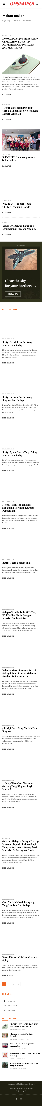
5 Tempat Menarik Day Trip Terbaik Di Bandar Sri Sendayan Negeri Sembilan (20, 110)
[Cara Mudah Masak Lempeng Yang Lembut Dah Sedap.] (21, 885)
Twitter (11, 1010)
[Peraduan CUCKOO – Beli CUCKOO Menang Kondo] (21, 186)
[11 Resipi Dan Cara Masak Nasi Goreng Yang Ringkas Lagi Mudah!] (21, 766)
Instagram (12, 1005)
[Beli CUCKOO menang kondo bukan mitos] (21, 140)
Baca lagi (6, 95)
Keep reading (8, 363)
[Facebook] (4, 1001)
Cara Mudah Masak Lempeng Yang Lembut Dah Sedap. (18, 904)
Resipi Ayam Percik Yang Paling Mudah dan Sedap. (20, 453)
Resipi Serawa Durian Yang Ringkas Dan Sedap (17, 398)
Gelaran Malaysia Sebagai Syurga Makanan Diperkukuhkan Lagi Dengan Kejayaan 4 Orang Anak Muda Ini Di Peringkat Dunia (20, 846)
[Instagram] (4, 1005)
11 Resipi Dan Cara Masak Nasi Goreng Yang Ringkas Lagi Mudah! (18, 786)
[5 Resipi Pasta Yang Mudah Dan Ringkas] (21, 711)
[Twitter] (4, 1010)
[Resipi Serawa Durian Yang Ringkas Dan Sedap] (21, 380)
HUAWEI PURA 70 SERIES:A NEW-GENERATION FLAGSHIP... (24, 1025)
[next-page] (19, 984)
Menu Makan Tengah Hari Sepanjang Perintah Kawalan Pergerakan (18, 507)
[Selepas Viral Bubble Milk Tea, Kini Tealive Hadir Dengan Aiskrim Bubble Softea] (21, 595)
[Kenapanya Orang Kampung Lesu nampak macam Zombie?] (5, 1065)
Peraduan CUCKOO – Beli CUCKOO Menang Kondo (16, 205)
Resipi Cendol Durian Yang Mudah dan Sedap (17, 343)
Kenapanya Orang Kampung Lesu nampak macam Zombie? (19, 227)
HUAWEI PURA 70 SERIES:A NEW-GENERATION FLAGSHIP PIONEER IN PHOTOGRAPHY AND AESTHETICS (21, 43)
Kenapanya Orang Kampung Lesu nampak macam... (24, 1064)
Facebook (12, 1001)
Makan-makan (8, 339)
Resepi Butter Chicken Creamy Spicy (19, 959)
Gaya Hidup (6, 21)
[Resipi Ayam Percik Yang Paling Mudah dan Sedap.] (21, 435)
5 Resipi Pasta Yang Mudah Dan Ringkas (19, 730)
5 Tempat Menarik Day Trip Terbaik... (21, 1035)
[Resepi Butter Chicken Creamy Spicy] (21, 940)
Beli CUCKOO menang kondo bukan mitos (18, 159)
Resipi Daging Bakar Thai (16, 562)
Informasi (16, 21)
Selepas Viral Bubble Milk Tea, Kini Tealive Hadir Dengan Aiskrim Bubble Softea (19, 615)
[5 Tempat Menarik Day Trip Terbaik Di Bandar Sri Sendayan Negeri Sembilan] (5, 1035)
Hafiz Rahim (13, 1029)
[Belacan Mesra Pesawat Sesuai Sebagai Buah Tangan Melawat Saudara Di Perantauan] (21, 653)
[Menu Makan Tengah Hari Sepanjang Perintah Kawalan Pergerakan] (21, 487)
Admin (12, 1049)
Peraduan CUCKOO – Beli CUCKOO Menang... (25, 1054)
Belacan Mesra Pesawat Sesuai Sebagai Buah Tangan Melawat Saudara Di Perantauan (19, 673)
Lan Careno (13, 1068)
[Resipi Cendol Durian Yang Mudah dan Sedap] (21, 325)
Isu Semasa (27, 21)
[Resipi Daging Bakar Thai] (21, 545)
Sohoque (12, 1058)
